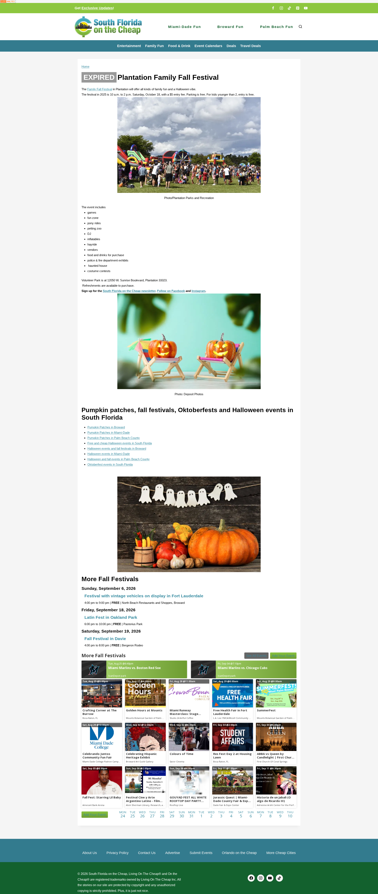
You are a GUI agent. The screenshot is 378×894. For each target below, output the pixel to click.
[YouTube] (305, 8)
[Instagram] (281, 8)
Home (85, 66)
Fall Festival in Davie (105, 638)
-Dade (126, 432)
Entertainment (129, 46)
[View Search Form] (300, 27)
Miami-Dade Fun (184, 27)
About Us (89, 853)
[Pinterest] (297, 8)
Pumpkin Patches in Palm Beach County (113, 438)
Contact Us (147, 853)
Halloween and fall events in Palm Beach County (118, 459)
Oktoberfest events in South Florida (110, 464)
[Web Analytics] (189, 1)
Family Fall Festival (99, 89)
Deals (231, 46)
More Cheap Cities (281, 853)
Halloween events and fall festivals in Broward (116, 448)
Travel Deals (250, 46)
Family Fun (154, 46)
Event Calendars (208, 46)
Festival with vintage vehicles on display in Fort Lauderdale (143, 596)
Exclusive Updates (97, 8)
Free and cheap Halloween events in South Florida (119, 443)
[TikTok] (289, 8)
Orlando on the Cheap (239, 853)
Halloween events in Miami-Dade (108, 453)
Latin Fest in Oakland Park (110, 617)
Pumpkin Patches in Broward (106, 427)
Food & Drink (179, 46)
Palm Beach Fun (276, 27)
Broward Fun (230, 27)
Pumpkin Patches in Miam (104, 432)
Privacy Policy (118, 853)
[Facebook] (273, 8)
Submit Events (201, 853)
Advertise (172, 853)
